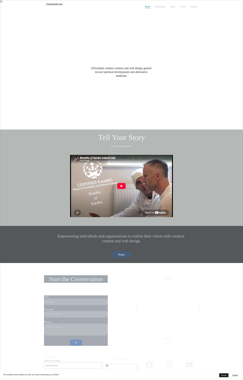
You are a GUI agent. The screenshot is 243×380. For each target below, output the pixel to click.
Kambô (194, 7)
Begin (121, 254)
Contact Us (122, 359)
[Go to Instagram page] (169, 364)
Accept (223, 375)
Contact (183, 7)
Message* (48, 322)
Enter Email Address (52, 361)
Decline (235, 375)
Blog (173, 7)
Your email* (49, 309)
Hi (76, 343)
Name (46, 297)
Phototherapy (160, 7)
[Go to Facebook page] (149, 364)
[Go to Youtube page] (189, 364)
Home (147, 7)
